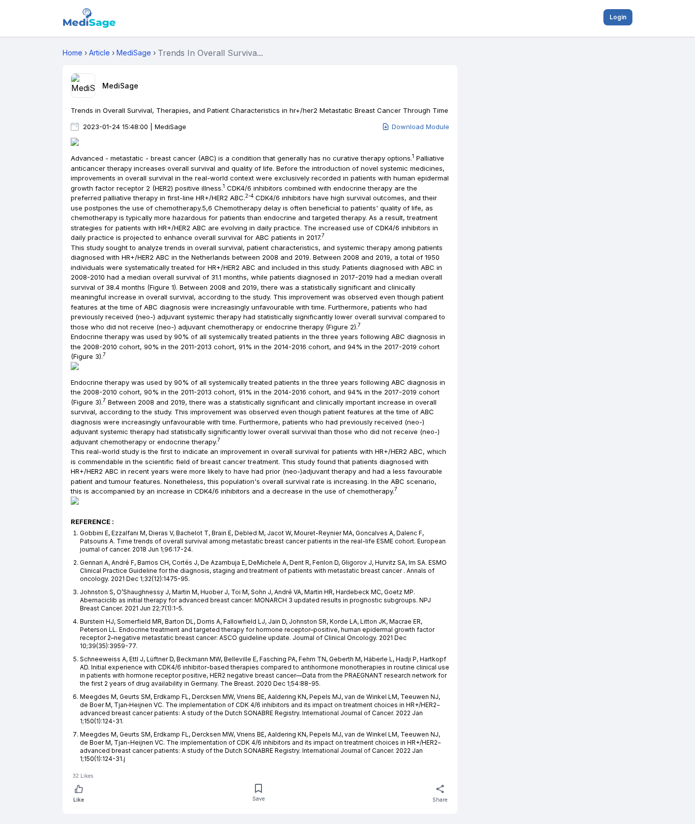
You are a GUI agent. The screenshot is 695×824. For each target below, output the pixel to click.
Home (72, 52)
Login (618, 17)
